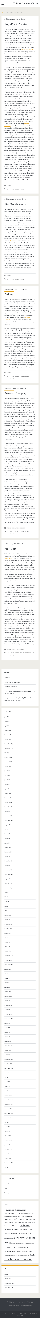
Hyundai (12, 241)
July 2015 (6, 973)
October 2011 (8, 1158)
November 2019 (8, 811)
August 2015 (7, 969)
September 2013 (8, 1068)
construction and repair (27, 1216)
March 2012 (7, 1136)
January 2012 (7, 1145)
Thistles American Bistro (26, 3)
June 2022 (7, 771)
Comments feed (8, 1283)
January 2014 (7, 1050)
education (32, 1219)
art (33, 1213)
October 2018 (8, 870)
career (19, 1216)
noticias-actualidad (16, 1243)
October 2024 (8, 757)
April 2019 (7, 843)
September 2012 (8, 1113)
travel (7, 1259)
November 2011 (8, 1154)
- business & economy (15, 1209)
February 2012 (8, 1140)
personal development (25, 1243)
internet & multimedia (10, 1233)
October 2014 (8, 1014)
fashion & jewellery (31, 1222)
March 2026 (7, 730)
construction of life (11, 1219)
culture (20, 1219)
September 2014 (8, 1018)
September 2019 (8, 820)
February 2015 (8, 996)
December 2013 (8, 1054)
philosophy (32, 1243)
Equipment (24, 1222)
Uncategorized (18, 528)
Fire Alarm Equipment (10, 686)
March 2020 (7, 793)
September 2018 (8, 874)
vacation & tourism (21, 1259)
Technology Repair (9, 1255)
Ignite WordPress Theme (14, 1313)
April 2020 (7, 789)
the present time (23, 1255)
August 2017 (7, 892)
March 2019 (7, 847)
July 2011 (6, 1167)
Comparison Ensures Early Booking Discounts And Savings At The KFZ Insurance (18, 699)
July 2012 (6, 1122)
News (9, 528)
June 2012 (7, 1126)
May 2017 (7, 906)
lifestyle (20, 1233)
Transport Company (15, 393)
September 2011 (8, 1163)
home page (19, 1229)
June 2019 (7, 834)
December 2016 (8, 924)
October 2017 (8, 888)
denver (23, 19)
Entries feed (7, 1278)
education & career (10, 1222)
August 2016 (7, 933)
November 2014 (8, 1009)
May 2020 (7, 784)
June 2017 (7, 901)
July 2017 (6, 897)
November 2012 (8, 1104)
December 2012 (8, 1100)
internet (29, 1229)
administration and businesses (14, 1213)
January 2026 (8, 739)
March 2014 (7, 1041)
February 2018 (8, 883)
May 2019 (7, 838)
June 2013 (7, 1082)
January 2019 (7, 856)
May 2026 (7, 721)
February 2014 (8, 1045)
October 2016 (8, 928)
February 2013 (8, 1095)
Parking (8, 294)
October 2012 (8, 1108)
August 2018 (7, 879)
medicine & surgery (9, 1238)
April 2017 (7, 910)
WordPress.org (8, 1287)
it (17, 1233)
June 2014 (7, 1027)
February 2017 (8, 915)
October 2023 (8, 762)
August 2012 (7, 1117)
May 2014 (7, 1032)
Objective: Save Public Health (12, 682)
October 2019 (8, 816)
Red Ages (7, 677)
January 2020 (8, 802)
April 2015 (7, 987)
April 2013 (7, 1091)
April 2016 (7, 946)
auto (5, 1216)
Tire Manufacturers (15, 204)
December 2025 (8, 744)
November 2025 (8, 748)
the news (17, 1255)
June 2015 (7, 978)
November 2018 (8, 865)
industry (25, 1229)
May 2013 (7, 1086)
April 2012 (7, 1131)
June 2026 (7, 717)
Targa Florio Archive (15, 24)
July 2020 (7, 775)
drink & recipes (25, 1219)
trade (32, 1255)
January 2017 (7, 919)
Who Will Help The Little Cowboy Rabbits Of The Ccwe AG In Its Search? (19, 692)
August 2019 (7, 825)
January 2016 (7, 951)
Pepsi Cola (10, 548)
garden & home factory (14, 1225)
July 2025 (6, 753)
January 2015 (7, 1000)
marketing (27, 1233)
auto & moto (9, 1216)
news (16, 1237)
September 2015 (8, 964)
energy (19, 1222)
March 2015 (7, 991)
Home (4, 12)
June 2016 (7, 942)
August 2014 (7, 1023)
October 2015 (8, 960)
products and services (11, 1247)
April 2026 (7, 726)
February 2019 (8, 852)
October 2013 (8, 1063)
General (10, 185)
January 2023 (7, 766)
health (14, 1229)
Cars (22, 189)
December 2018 (8, 861)
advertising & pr (29, 1213)
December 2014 (8, 1005)
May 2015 (7, 982)
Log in (6, 1274)
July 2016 (6, 937)
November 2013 (8, 1059)
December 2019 (8, 807)
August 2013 (7, 1073)
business (15, 1216)
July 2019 (6, 829)
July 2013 (6, 1077)
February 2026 (8, 735)
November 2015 (8, 955)
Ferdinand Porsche (27, 49)
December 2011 (8, 1149)
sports (15, 1251)
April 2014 (7, 1036)
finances (6, 1225)
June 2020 (7, 780)
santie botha (8, 558)
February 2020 (8, 798)
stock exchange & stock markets (24, 1251)
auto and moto (13, 189)
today (28, 1255)
